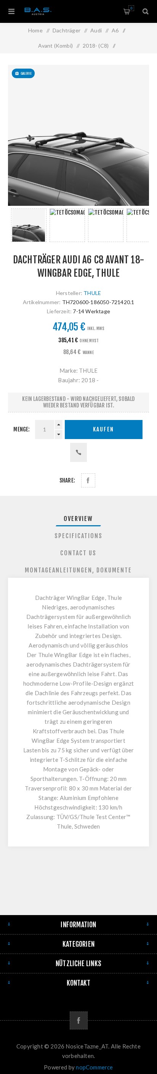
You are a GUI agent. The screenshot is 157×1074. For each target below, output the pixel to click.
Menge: (21, 429)
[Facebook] (79, 1020)
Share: (67, 480)
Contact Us (78, 553)
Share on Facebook (88, 480)
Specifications (78, 536)
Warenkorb (131, 8)
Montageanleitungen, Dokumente (78, 570)
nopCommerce (94, 1067)
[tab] (78, 518)
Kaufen (103, 429)
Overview (78, 519)
